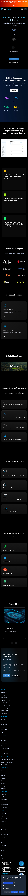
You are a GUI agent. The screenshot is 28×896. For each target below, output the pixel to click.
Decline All (7, 892)
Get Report (15, 2)
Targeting (6, 885)
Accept (21, 892)
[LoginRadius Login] (22, 9)
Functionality (18, 885)
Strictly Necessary (8, 882)
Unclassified (6, 888)
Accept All (14, 892)
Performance (18, 882)
